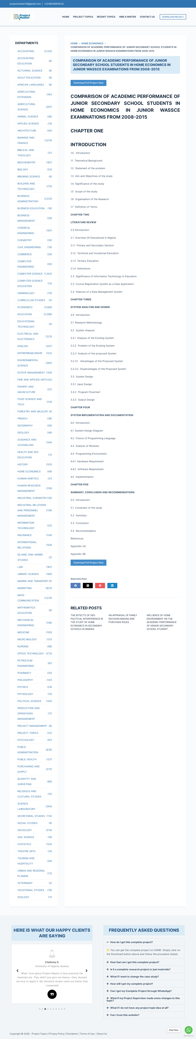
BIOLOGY (22, 169)
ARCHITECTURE (26, 130)
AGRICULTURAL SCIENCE (26, 107)
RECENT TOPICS (106, 16)
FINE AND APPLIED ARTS (32, 379)
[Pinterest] (100, 585)
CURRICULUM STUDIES (31, 300)
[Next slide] (86, 971)
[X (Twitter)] (88, 585)
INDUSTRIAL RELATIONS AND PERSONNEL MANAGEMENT (31, 510)
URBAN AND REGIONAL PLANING (31, 873)
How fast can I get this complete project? (134, 962)
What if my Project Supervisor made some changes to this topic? (143, 999)
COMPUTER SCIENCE (30, 273)
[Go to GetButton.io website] (189, 1036)
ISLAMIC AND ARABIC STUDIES (30, 557)
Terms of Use (87, 1033)
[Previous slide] (17, 971)
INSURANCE (24, 535)
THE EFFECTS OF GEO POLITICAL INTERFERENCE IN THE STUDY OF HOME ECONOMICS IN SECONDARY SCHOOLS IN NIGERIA (87, 622)
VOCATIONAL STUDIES (30, 890)
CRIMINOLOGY (26, 293)
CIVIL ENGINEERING (29, 247)
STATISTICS (24, 844)
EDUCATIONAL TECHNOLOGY (26, 324)
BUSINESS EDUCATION (31, 208)
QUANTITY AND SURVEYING (26, 781)
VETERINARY (25, 883)
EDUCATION (24, 314)
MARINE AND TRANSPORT (32, 581)
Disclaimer (72, 1033)
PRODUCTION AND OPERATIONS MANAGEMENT (28, 713)
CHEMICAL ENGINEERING (25, 230)
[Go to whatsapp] (188, 1030)
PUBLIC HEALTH (26, 759)
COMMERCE (24, 254)
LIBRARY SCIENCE (28, 574)
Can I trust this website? (124, 1014)
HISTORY (22, 464)
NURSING (22, 646)
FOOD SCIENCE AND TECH (29, 402)
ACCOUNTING (25, 51)
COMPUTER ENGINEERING (25, 264)
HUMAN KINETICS (28, 478)
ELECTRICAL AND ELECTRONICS (27, 336)
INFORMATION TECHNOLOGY (26, 525)
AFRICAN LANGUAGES (30, 84)
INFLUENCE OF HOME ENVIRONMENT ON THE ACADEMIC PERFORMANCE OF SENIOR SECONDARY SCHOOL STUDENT (162, 622)
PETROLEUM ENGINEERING (25, 663)
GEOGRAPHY (25, 425)
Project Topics (39, 1033)
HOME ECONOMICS (29, 471)
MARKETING (24, 588)
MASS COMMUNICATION (28, 598)
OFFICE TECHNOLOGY (30, 653)
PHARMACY (24, 672)
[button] (39, 1009)
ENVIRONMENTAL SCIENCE (27, 363)
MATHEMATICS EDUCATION (26, 610)
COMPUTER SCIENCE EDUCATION (30, 283)
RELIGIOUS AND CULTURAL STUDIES (29, 794)
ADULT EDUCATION (29, 77)
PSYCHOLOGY (25, 739)
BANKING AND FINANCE (25, 140)
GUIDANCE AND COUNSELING (26, 442)
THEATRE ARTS (26, 851)
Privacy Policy (56, 1033)
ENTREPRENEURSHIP (29, 353)
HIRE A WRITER (127, 16)
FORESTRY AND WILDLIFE (32, 411)
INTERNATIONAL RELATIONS (27, 545)
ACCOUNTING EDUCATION (25, 61)
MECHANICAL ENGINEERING (25, 622)
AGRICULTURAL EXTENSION (26, 94)
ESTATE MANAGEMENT (31, 372)
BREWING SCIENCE (28, 176)
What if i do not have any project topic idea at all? (139, 1007)
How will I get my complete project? (131, 983)
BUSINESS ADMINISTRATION (27, 198)
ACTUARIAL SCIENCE (30, 70)
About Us (102, 1033)
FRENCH (22, 418)
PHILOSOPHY (25, 679)
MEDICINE (23, 632)
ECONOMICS (24, 307)
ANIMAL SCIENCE (27, 116)
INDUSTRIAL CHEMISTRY (32, 497)
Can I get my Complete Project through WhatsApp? (141, 990)
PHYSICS (22, 686)
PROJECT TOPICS (83, 16)
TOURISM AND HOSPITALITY (26, 861)
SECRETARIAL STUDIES (31, 816)
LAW (20, 566)
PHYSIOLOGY (25, 694)
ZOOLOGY (23, 897)
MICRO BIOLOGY (27, 639)
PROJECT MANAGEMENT (32, 725)
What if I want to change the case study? (134, 976)
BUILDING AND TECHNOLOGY (26, 186)
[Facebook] (76, 585)
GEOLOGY (23, 432)
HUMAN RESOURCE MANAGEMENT (29, 488)
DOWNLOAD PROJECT (173, 17)
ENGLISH (22, 346)
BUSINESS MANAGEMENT (26, 218)
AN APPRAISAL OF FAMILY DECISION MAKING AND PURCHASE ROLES (123, 619)
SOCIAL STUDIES (27, 823)
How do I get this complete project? (131, 942)
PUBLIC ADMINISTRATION (27, 749)
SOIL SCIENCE (25, 837)
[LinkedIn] (112, 585)
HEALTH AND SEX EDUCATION (27, 454)
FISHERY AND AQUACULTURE (26, 389)
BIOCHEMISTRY (26, 162)
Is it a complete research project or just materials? (140, 969)
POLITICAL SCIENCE (29, 701)
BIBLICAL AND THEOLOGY (25, 152)
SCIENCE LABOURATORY (26, 806)
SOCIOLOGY (24, 830)
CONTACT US (147, 16)
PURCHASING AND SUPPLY (28, 769)
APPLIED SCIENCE (28, 123)
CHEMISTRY (24, 240)
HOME (65, 16)
